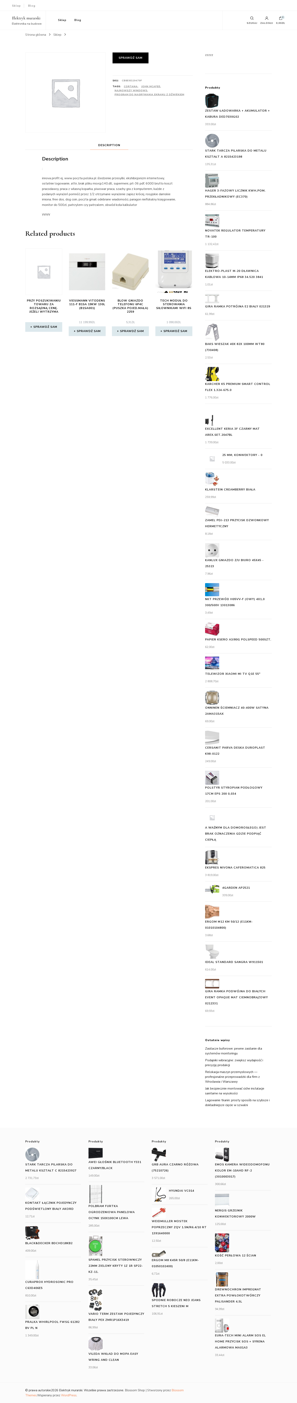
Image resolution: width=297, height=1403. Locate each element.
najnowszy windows (131, 90)
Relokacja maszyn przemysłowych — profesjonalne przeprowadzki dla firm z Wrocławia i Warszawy (232, 1077)
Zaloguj (266, 22)
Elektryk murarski (26, 18)
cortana (131, 86)
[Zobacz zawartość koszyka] (280, 19)
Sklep (16, 6)
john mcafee (150, 86)
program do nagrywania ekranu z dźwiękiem (149, 94)
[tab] (109, 145)
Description (109, 145)
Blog (31, 6)
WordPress (69, 1395)
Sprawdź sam (130, 58)
